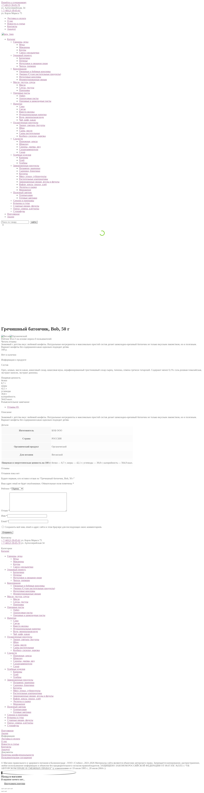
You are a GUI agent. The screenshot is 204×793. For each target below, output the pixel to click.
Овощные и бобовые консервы (35, 71)
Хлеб (21, 160)
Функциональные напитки (33, 114)
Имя (4, 516)
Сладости (18, 138)
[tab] (105, 407)
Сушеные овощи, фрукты (26, 206)
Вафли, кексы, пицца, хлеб (33, 184)
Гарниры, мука (20, 42)
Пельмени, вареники (29, 168)
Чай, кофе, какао (27, 120)
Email (5, 521)
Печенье (23, 60)
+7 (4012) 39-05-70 (10, 5)
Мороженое (25, 190)
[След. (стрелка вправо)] (5, 791)
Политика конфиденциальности (17, 755)
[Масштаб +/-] (11, 788)
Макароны (24, 47)
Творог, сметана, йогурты (32, 125)
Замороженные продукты (26, 165)
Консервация (19, 69)
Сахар (22, 152)
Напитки (17, 103)
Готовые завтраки (28, 198)
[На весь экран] (8, 788)
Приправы (24, 90)
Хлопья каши (26, 195)
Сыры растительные (29, 133)
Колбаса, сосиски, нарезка (32, 136)
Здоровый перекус (22, 55)
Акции (10, 216)
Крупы (22, 50)
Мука (22, 44)
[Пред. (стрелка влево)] (2, 791)
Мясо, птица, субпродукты (32, 176)
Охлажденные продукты (25, 122)
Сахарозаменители (28, 149)
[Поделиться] (5, 788)
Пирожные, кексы (28, 141)
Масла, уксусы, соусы (24, 82)
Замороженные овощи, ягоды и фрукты (39, 181)
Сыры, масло (25, 130)
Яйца (21, 128)
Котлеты (23, 173)
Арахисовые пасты (29, 98)
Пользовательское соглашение (16, 757)
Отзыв (5, 510)
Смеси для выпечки (29, 52)
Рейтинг (6, 488)
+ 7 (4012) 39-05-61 (10, 10)
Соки (21, 106)
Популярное (13, 214)
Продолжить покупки (14, 783)
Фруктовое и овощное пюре (33, 63)
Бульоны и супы (21, 203)
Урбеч (22, 95)
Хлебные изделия (22, 155)
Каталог (11, 39)
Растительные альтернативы (33, 179)
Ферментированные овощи (33, 79)
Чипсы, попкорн (27, 66)
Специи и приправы (23, 200)
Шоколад (23, 144)
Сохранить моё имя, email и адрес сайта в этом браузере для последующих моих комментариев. (53, 527)
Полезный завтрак (22, 192)
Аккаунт (11, 29)
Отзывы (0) (13, 407)
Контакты (12, 26)
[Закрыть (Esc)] (2, 788)
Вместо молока (26, 112)
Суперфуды (19, 211)
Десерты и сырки (28, 187)
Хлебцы (23, 163)
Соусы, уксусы (26, 87)
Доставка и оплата (16, 18)
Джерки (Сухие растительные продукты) (40, 74)
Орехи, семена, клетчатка (26, 208)
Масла (22, 85)
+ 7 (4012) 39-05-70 (10, 543)
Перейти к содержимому (13, 2)
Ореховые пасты (21, 93)
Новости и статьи (16, 23)
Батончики (24, 58)
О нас (10, 21)
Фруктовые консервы (30, 77)
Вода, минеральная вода (31, 117)
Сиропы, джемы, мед (30, 147)
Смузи (22, 109)
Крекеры (23, 157)
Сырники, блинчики (29, 171)
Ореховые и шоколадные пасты (35, 101)
